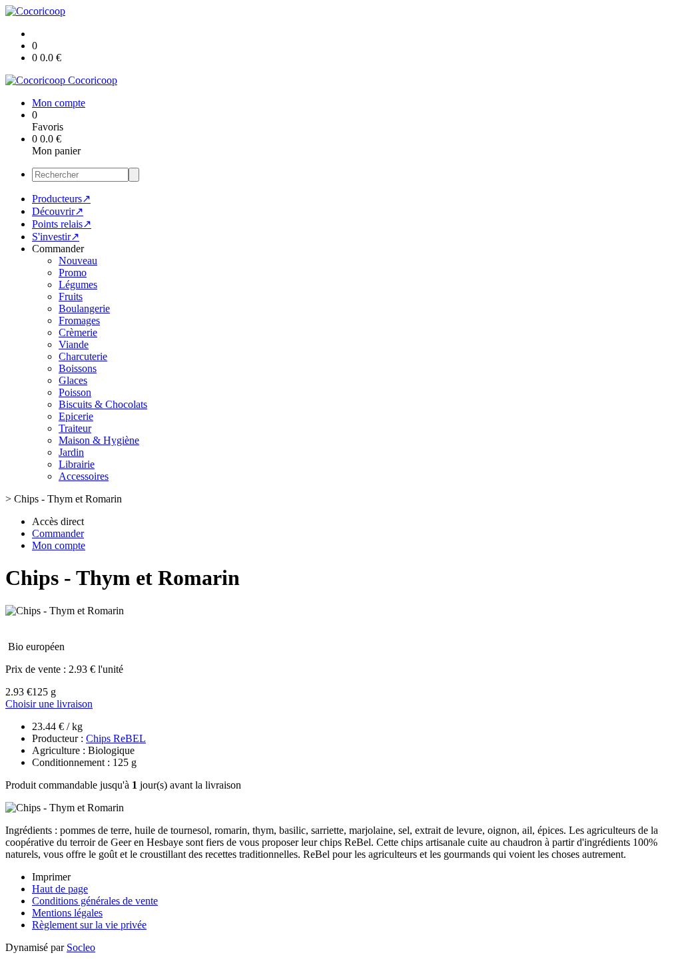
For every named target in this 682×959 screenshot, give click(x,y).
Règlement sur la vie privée (89, 924)
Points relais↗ (61, 224)
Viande (74, 344)
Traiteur (75, 428)
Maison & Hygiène (99, 440)
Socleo (81, 947)
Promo (73, 272)
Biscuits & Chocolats (103, 404)
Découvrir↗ (57, 211)
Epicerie (76, 416)
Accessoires (84, 476)
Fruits (71, 296)
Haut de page (60, 888)
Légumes (78, 284)
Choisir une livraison (49, 703)
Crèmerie (78, 332)
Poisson (75, 392)
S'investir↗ (55, 236)
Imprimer (51, 876)
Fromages (79, 320)
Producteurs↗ (61, 198)
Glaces (73, 380)
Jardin (71, 452)
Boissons (78, 368)
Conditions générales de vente (95, 900)
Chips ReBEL (116, 738)
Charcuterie (83, 356)
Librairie (77, 464)
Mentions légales (67, 912)
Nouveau (78, 260)
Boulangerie (84, 308)
